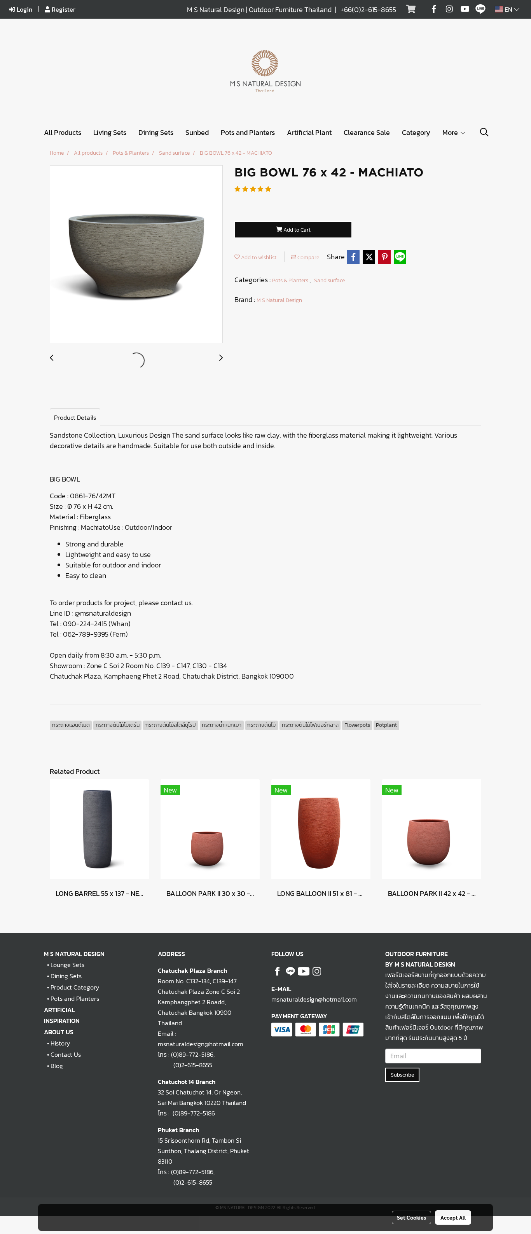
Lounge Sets (67, 964)
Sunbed (197, 132)
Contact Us (66, 1054)
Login (23, 9)
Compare (307, 257)
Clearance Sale (367, 132)
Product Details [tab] (75, 417)
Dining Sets (155, 132)
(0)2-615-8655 (185, 1065)
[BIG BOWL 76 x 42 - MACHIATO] (136, 255)
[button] (484, 132)
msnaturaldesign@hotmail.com (314, 999)
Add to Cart (296, 230)
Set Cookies (411, 1217)
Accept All (453, 1217)
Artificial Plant (309, 132)
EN (508, 9)
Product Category (75, 987)
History (60, 1043)
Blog (57, 1065)
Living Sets (109, 132)
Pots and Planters (248, 132)
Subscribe (402, 1075)
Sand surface (329, 280)
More (450, 132)
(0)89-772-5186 (192, 1054)
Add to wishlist (258, 257)
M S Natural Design (279, 300)
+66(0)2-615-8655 (368, 9)
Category (416, 132)
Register (62, 9)
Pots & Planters (290, 280)
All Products (62, 132)
